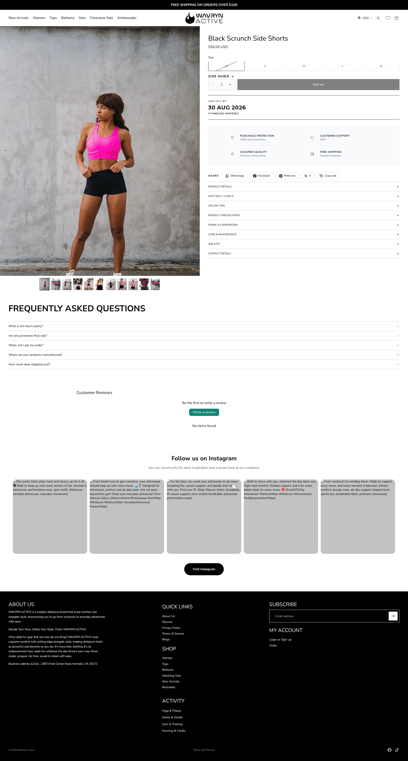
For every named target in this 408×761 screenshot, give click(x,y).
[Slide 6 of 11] (100, 284)
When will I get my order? (25, 345)
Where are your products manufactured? (35, 355)
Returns (167, 622)
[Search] (378, 18)
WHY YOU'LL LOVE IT (221, 196)
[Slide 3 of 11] (66, 284)
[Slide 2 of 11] (55, 284)
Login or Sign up (280, 640)
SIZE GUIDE (218, 76)
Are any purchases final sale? (27, 336)
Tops (165, 664)
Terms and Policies (204, 750)
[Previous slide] (4, 151)
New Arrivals (170, 681)
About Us (168, 616)
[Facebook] (389, 749)
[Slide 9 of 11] (133, 284)
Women (167, 658)
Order (273, 645)
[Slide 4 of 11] (77, 284)
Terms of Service (173, 634)
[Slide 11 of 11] (155, 284)
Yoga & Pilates (171, 711)
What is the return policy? (25, 326)
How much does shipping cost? (29, 364)
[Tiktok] (397, 749)
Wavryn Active (26, 750)
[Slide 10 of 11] (144, 284)
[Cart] (396, 18)
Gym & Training (172, 724)
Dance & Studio (172, 718)
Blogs (166, 640)
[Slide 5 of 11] (89, 284)
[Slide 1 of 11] (44, 284)
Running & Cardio (174, 731)
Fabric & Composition (223, 225)
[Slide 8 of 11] (122, 284)
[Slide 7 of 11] (111, 284)
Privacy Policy (171, 628)
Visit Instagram (204, 569)
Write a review (204, 412)
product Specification (224, 215)
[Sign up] (393, 616)
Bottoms (168, 670)
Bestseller (168, 687)
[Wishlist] (388, 18)
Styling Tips (216, 205)
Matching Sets (171, 676)
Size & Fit (214, 244)
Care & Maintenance (222, 234)
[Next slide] (195, 151)
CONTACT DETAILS (219, 253)
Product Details (219, 186)
